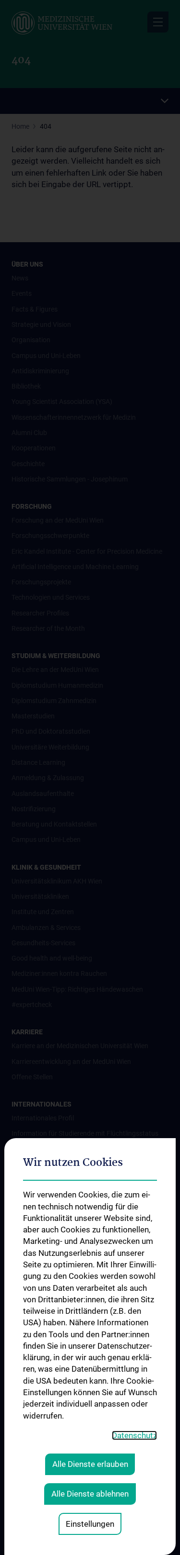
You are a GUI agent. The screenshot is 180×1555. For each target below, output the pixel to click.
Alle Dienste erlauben (90, 1464)
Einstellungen (90, 1524)
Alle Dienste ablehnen (90, 1494)
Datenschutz (134, 1435)
